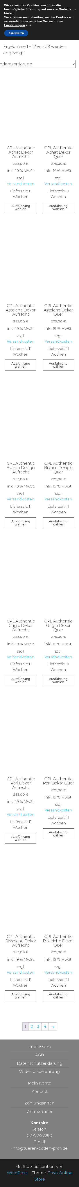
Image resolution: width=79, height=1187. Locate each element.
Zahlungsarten (40, 1103)
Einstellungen (14, 25)
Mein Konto (39, 1083)
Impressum (39, 1046)
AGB (39, 1055)
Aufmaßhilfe (39, 1111)
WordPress (17, 1173)
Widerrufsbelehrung (39, 1071)
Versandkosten (20, 184)
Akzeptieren (16, 33)
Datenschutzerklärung (39, 1063)
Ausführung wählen (20, 207)
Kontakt (40, 1091)
